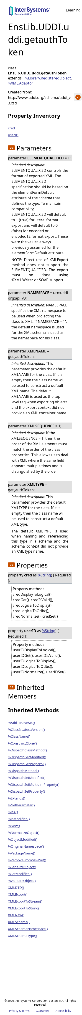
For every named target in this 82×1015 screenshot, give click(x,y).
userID (13, 135)
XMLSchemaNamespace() (28, 928)
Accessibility (63, 1011)
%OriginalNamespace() (26, 846)
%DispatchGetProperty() (27, 763)
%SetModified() (20, 873)
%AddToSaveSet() (21, 722)
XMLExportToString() (24, 908)
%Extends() (16, 798)
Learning (73, 10)
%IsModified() (19, 818)
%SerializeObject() (22, 867)
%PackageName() (21, 853)
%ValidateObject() (22, 880)
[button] (11, 147)
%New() (14, 825)
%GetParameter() (21, 805)
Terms (26, 1011)
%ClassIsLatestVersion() (26, 729)
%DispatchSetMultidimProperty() (33, 784)
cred (11, 128)
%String (44, 575)
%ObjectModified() (22, 839)
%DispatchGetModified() (27, 757)
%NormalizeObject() (23, 832)
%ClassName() (19, 736)
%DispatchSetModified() (27, 777)
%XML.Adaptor (20, 83)
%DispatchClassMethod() (27, 750)
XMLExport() (18, 894)
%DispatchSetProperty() (26, 791)
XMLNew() (16, 915)
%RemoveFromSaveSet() (27, 860)
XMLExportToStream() (25, 901)
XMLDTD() (16, 887)
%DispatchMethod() (23, 770)
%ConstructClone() (22, 743)
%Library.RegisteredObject (48, 78)
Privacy (13, 1011)
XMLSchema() (19, 922)
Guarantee (42, 1011)
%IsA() (13, 812)
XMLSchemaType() (22, 935)
